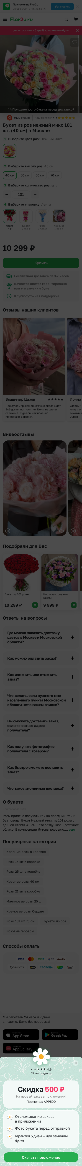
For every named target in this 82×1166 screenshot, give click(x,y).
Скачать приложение (41, 1157)
